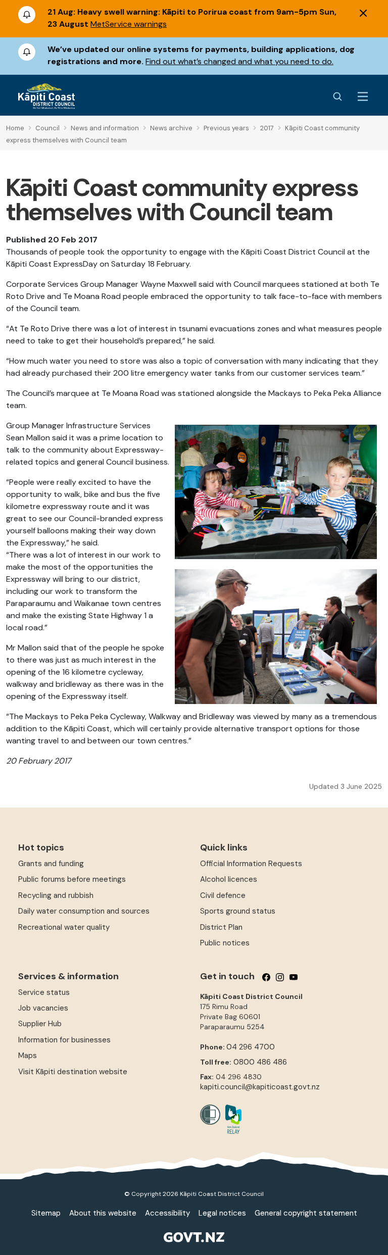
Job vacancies (43, 1008)
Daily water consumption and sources (84, 911)
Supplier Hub (40, 1024)
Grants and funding (51, 864)
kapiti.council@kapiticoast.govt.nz (260, 1087)
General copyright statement (306, 1213)
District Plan (221, 927)
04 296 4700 (250, 1047)
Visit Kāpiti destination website (72, 1072)
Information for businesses (64, 1040)
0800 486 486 (260, 1062)
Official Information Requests (251, 864)
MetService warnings (128, 24)
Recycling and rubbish (55, 895)
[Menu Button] (363, 96)
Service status (44, 992)
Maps (27, 1055)
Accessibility (167, 1213)
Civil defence (223, 895)
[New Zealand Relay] (230, 1119)
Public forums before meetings (72, 879)
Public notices (225, 943)
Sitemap (46, 1213)
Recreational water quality (64, 927)
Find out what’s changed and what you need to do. (239, 61)
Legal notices (222, 1213)
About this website (102, 1213)
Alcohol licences (228, 879)
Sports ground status (237, 911)
